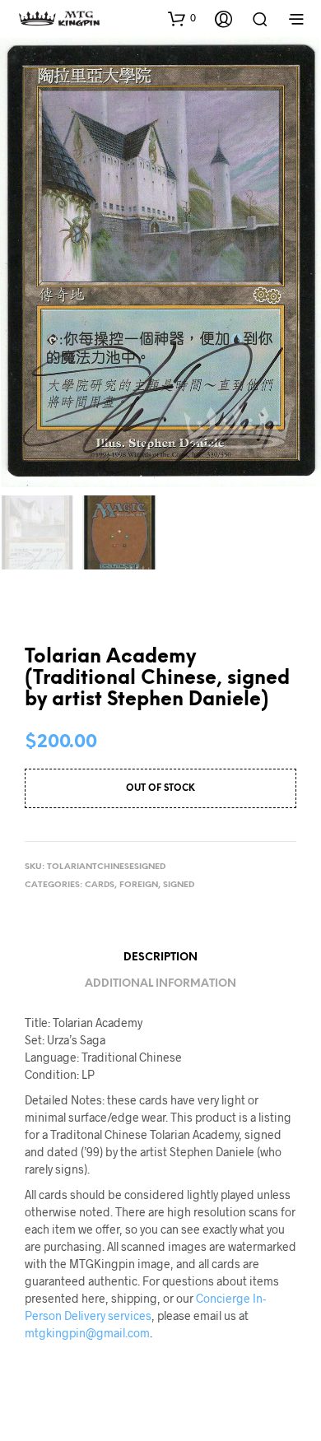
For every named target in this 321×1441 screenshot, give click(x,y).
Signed (178, 885)
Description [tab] (160, 957)
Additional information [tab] (160, 983)
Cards (99, 885)
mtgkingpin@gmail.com (87, 1333)
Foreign (138, 885)
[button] (182, 18)
